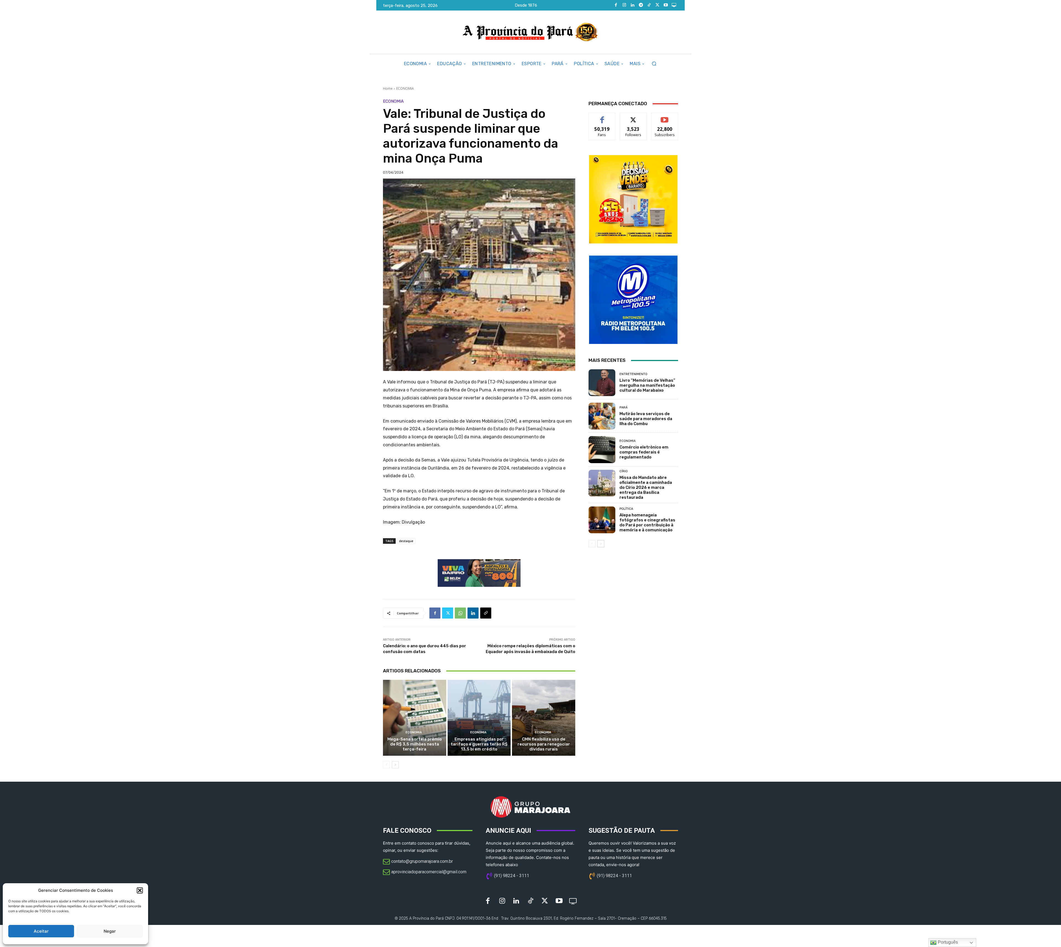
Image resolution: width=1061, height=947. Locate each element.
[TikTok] (649, 5)
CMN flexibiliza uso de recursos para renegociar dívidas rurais (544, 744)
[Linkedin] (632, 5)
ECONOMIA (405, 88)
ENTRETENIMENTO (633, 374)
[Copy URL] (485, 613)
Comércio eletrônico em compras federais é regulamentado (643, 452)
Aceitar (41, 931)
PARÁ (623, 407)
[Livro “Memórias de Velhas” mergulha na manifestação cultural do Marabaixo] (602, 382)
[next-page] (395, 764)
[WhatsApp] (460, 613)
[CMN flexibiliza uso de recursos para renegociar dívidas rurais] (543, 717)
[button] (140, 890)
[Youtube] (665, 5)
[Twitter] (657, 5)
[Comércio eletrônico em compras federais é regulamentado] (602, 449)
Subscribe (664, 117)
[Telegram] (641, 5)
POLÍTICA (626, 508)
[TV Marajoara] (674, 5)
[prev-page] (386, 764)
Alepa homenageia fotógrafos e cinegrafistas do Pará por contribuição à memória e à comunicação (647, 522)
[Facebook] (616, 5)
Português (947, 942)
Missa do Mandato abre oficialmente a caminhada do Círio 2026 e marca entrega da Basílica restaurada (645, 487)
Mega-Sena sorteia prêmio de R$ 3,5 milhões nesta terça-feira (414, 744)
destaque (406, 541)
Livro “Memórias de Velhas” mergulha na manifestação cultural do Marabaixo (647, 385)
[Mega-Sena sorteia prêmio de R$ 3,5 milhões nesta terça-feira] (414, 717)
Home (388, 88)
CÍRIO (623, 471)
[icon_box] (418, 862)
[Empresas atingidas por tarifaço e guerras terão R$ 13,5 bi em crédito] (479, 717)
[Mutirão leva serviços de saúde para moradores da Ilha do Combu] (602, 416)
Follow (633, 117)
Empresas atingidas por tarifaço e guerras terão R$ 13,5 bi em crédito (479, 744)
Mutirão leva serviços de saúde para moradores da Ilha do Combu (645, 418)
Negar (110, 931)
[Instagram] (624, 5)
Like (602, 117)
